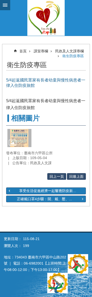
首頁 (23, 51)
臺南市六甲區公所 (46, 18)
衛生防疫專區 (73, 56)
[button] (19, 138)
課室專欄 (41, 51)
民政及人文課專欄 (69, 51)
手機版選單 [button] (5, 5)
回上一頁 (57, 176)
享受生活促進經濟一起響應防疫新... (47, 191)
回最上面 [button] (76, 176)
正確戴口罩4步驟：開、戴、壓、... (44, 199)
